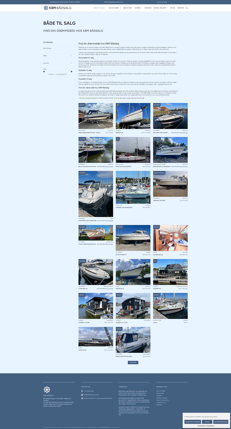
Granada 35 (120, 288)
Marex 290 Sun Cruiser (124, 356)
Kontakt (180, 8)
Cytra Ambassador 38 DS (87, 244)
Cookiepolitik (161, 402)
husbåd (128, 49)
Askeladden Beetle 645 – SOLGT (89, 132)
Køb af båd (127, 8)
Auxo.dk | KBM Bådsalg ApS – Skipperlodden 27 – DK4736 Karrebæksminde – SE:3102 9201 (95, 427)
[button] (133, 362)
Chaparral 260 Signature (88, 220)
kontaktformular (164, 95)
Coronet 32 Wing (159, 200)
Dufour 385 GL (158, 254)
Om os (172, 8)
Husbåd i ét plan (122, 322)
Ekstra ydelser (160, 8)
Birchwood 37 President (162, 166)
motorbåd (95, 49)
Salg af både (114, 8)
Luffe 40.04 (82, 350)
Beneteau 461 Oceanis (123, 166)
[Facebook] (82, 403)
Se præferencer (220, 422)
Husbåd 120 (157, 288)
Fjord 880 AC (83, 288)
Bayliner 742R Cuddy (160, 132)
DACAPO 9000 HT (121, 254)
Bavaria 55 (119, 132)
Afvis (207, 422)
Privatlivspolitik (201, 425)
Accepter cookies (192, 422)
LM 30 (155, 322)
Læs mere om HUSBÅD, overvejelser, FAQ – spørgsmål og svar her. (151, 84)
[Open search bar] (187, 8)
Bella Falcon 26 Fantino (87, 166)
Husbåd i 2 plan (84, 322)
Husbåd (137, 8)
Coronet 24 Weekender (124, 207)
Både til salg (99, 8)
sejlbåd (119, 49)
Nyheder (148, 8)
